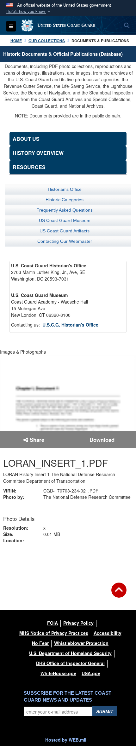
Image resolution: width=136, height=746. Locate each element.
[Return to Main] (119, 594)
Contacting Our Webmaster (64, 241)
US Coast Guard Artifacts (65, 230)
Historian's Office (65, 189)
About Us (26, 138)
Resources (29, 167)
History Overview (38, 153)
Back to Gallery (68, 561)
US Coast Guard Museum (64, 220)
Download (102, 439)
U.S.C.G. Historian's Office (70, 325)
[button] (29, 11)
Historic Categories (64, 199)
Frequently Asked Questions (64, 210)
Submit (104, 711)
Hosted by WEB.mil (65, 740)
